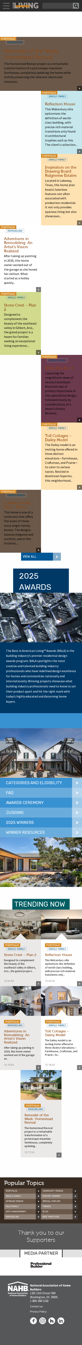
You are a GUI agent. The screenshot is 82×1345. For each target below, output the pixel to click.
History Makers (51, 1196)
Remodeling (12, 1216)
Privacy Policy (38, 1311)
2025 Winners (20, 822)
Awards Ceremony (25, 802)
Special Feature (51, 1201)
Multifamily (12, 1206)
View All (29, 556)
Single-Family (13, 1196)
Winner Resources (25, 832)
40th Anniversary (16, 1211)
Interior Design (14, 1201)
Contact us (36, 1306)
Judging (14, 812)
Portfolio (11, 1191)
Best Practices (51, 1216)
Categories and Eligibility (34, 782)
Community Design (53, 1191)
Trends (47, 1206)
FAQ (9, 792)
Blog (45, 1211)
